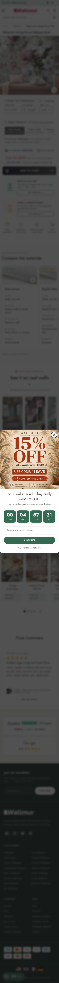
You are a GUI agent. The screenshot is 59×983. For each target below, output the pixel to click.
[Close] (54, 435)
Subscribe (29, 540)
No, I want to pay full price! (29, 548)
